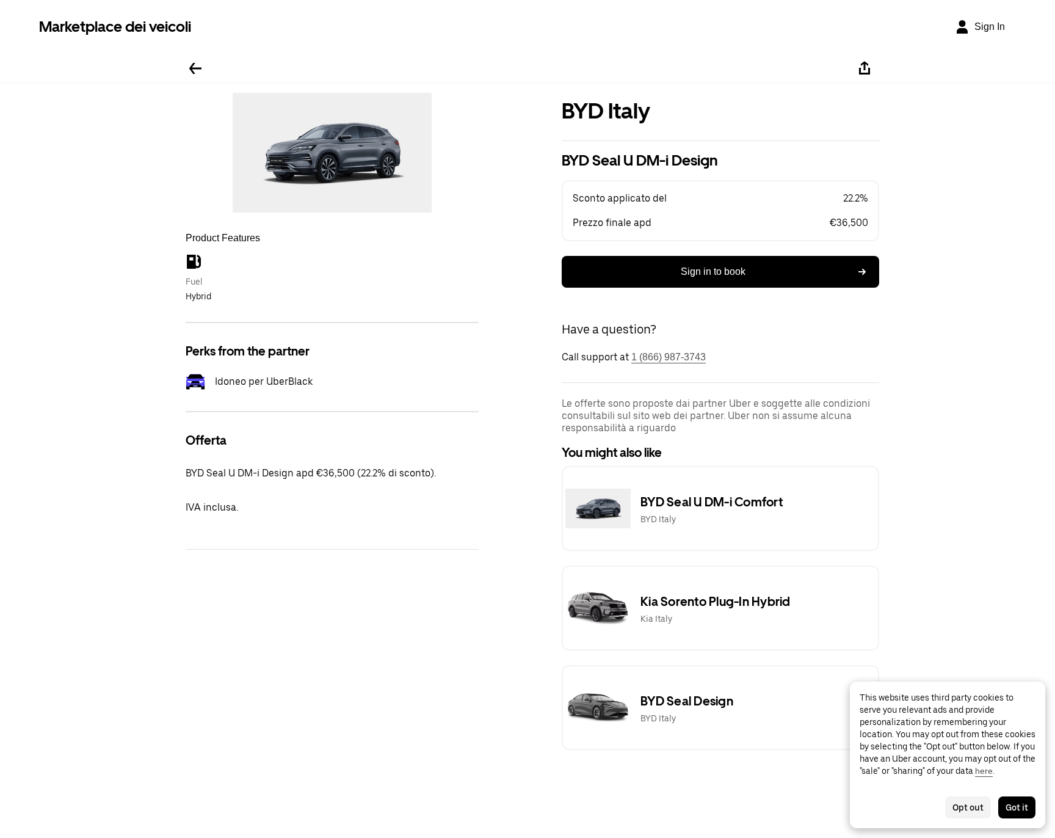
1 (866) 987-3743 (668, 357)
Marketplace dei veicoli (115, 26)
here (984, 771)
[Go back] (195, 68)
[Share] (864, 68)
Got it (1017, 807)
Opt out (968, 807)
